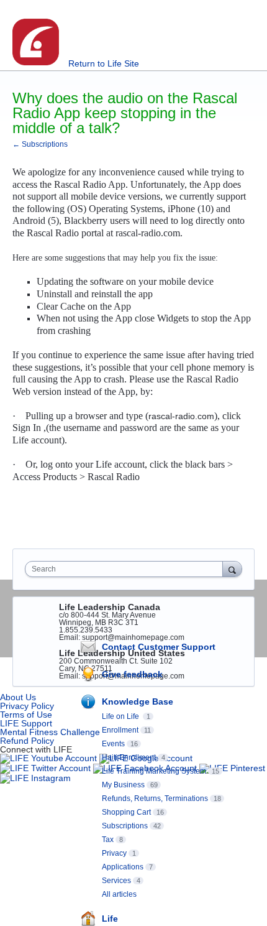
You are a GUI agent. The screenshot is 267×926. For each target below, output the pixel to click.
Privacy (114, 853)
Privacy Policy (27, 706)
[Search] (232, 568)
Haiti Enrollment (129, 757)
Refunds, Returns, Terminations (155, 798)
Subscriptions (125, 826)
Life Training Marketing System (154, 771)
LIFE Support (26, 723)
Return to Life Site (103, 63)
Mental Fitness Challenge (50, 732)
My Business (123, 784)
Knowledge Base (137, 701)
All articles (119, 894)
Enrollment (120, 730)
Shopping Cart (126, 812)
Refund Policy (27, 741)
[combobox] (126, 569)
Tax (108, 839)
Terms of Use (26, 715)
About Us (18, 697)
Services (116, 880)
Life (110, 919)
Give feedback (132, 674)
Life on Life (121, 716)
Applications (122, 867)
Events (113, 743)
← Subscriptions (40, 144)
